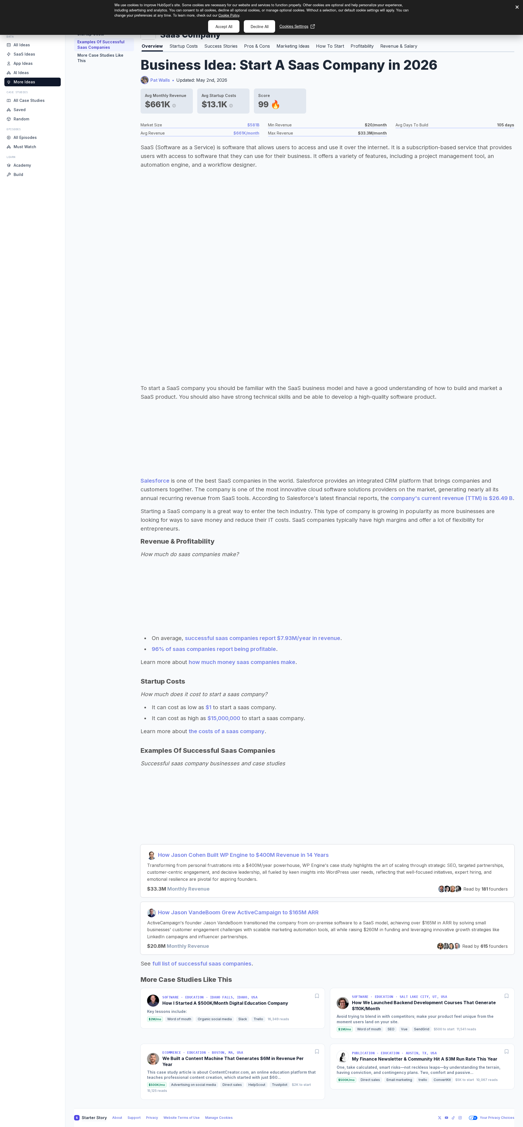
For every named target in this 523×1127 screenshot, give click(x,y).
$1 (208, 707)
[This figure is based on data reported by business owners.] (174, 104)
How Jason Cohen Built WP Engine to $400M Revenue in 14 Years (243, 855)
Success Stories (221, 46)
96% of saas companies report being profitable (214, 649)
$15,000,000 (224, 718)
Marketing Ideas (292, 46)
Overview (152, 46)
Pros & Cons (257, 46)
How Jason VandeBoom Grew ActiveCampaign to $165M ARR (238, 912)
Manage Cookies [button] (219, 1118)
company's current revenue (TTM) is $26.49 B (452, 498)
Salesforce (155, 480)
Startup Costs (183, 46)
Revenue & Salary (398, 46)
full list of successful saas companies (201, 963)
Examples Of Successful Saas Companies (100, 44)
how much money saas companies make (242, 662)
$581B (253, 125)
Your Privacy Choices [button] (497, 1118)
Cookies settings (293, 26)
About (117, 1118)
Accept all (223, 26)
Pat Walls (160, 80)
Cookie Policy (228, 15)
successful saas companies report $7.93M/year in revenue (262, 638)
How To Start (330, 46)
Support (134, 1118)
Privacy (152, 1118)
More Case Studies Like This (100, 58)
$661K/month (246, 133)
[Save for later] (317, 995)
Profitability (362, 46)
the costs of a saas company (226, 731)
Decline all (260, 26)
